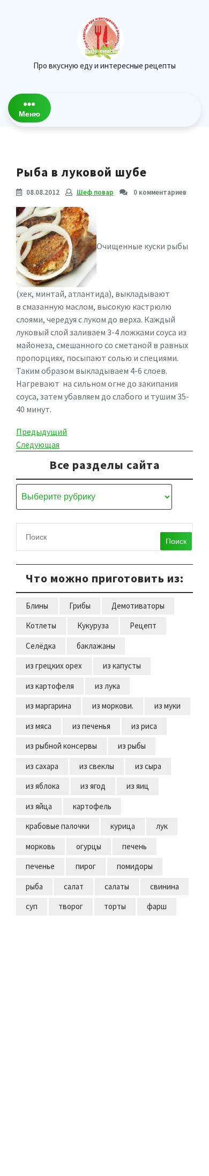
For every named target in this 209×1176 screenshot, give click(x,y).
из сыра (148, 766)
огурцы (88, 846)
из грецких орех (54, 665)
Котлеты (41, 625)
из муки (167, 706)
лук (162, 826)
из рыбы (132, 746)
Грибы (80, 606)
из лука (107, 686)
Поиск (176, 541)
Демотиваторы (138, 606)
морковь (40, 846)
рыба (34, 886)
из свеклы (96, 766)
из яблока (42, 786)
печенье (40, 866)
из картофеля (50, 686)
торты (115, 906)
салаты (116, 886)
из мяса (38, 726)
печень (134, 846)
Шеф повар (95, 192)
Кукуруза (93, 625)
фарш (157, 906)
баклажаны (96, 646)
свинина (164, 886)
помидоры (135, 866)
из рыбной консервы (61, 746)
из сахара (42, 766)
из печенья (91, 726)
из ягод (93, 786)
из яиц (137, 786)
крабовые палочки (57, 826)
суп (32, 906)
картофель (92, 806)
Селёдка (41, 646)
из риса (144, 726)
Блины (37, 606)
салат (74, 886)
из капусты (122, 665)
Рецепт (143, 625)
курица (122, 826)
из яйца (39, 806)
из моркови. (112, 706)
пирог (86, 866)
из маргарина (48, 706)
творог (70, 906)
